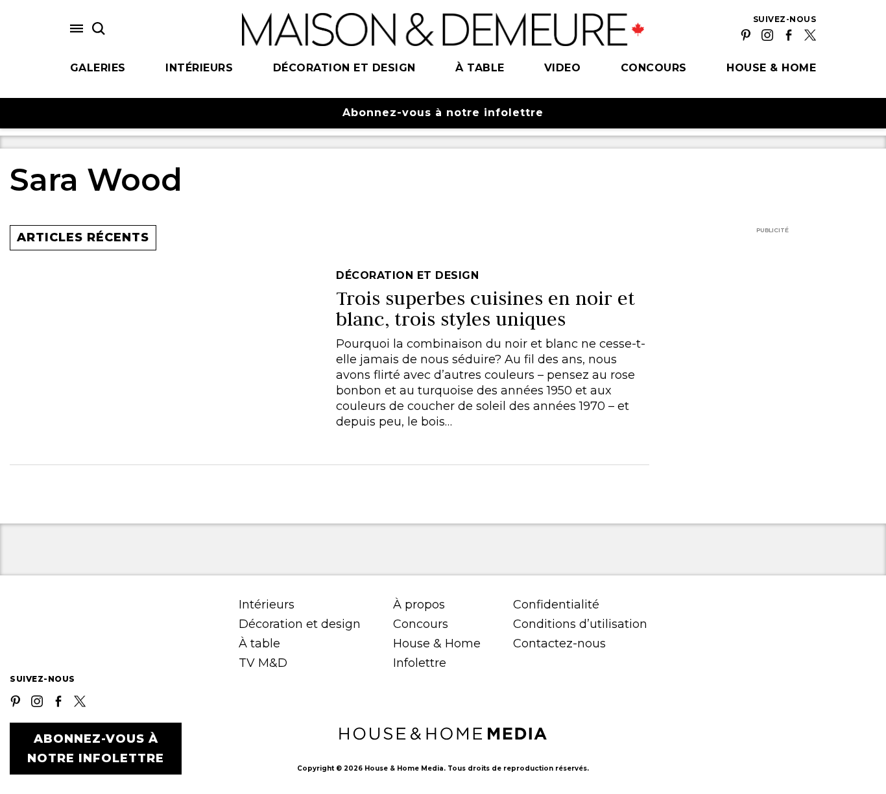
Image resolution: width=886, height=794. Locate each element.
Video (562, 68)
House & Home (771, 68)
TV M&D (263, 663)
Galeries (98, 68)
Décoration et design (344, 68)
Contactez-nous (559, 643)
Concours (654, 68)
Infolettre (419, 663)
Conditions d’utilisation (580, 624)
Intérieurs (199, 68)
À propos (419, 604)
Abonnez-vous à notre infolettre (443, 112)
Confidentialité (556, 604)
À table (480, 68)
